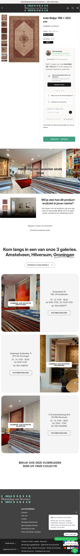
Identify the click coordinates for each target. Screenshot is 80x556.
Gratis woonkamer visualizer (31, 532)
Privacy (24, 548)
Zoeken (36, 541)
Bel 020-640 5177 (68, 119)
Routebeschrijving (59, 313)
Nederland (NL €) (9, 549)
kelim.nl (26, 541)
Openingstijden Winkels (29, 525)
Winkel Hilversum (27, 551)
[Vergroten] (30, 19)
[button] (39, 230)
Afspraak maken (59, 84)
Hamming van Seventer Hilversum (20, 425)
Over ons (24, 516)
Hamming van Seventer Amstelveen (20, 304)
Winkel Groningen (39, 548)
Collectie (24, 512)
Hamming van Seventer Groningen (59, 364)
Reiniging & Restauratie (29, 522)
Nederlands (9, 543)
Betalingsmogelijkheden (30, 545)
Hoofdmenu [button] (28, 509)
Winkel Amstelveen (53, 548)
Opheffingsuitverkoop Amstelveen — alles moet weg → (40, 2)
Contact (24, 519)
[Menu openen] (4, 8)
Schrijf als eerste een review (40, 230)
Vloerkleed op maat (28, 529)
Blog (29, 548)
